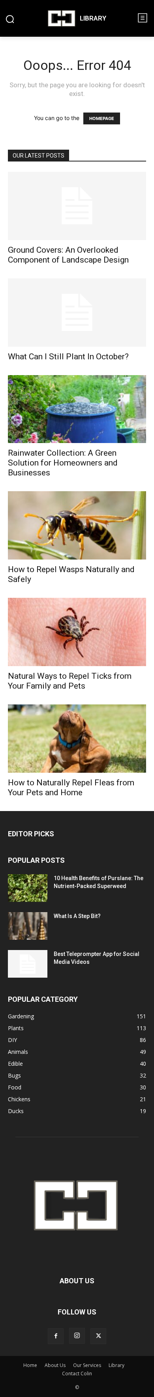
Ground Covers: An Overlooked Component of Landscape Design (68, 255)
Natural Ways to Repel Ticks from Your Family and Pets (69, 681)
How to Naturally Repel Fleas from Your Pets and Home (71, 787)
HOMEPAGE (101, 118)
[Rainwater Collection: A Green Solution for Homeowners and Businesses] (77, 409)
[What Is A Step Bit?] (27, 926)
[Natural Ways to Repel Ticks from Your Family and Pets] (77, 632)
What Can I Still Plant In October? (68, 356)
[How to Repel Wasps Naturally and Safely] (77, 525)
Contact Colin (77, 1373)
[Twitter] (98, 1336)
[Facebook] (56, 1336)
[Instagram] (77, 1336)
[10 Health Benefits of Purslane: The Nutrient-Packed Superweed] (27, 888)
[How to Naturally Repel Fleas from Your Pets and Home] (77, 738)
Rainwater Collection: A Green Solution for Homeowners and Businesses (63, 462)
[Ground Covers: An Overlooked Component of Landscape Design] (77, 206)
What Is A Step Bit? (77, 916)
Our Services (87, 1365)
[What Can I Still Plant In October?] (77, 312)
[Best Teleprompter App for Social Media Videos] (27, 964)
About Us (55, 1365)
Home (30, 1365)
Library (116, 1365)
